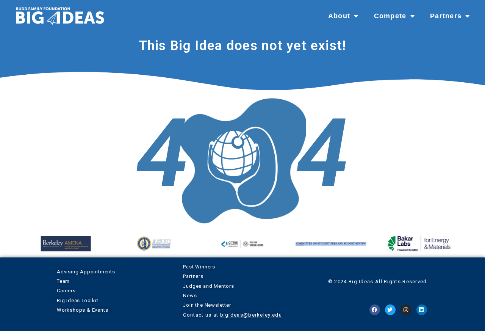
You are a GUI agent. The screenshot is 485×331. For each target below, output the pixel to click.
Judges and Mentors (208, 286)
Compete (390, 16)
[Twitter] (390, 309)
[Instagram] (406, 309)
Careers (66, 290)
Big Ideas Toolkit (78, 300)
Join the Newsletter (207, 305)
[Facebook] (374, 309)
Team (63, 281)
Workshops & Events (82, 310)
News (190, 295)
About (339, 16)
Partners (446, 16)
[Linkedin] (421, 309)
